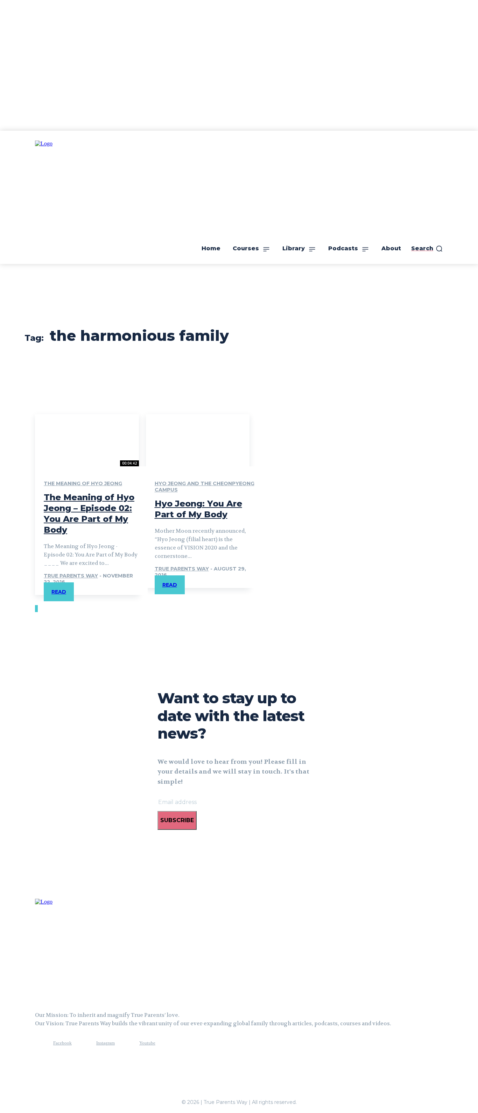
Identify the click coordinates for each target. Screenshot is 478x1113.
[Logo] (70, 948)
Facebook (62, 1043)
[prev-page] (35, 608)
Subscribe (177, 820)
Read (58, 592)
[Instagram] (83, 1043)
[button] (427, 248)
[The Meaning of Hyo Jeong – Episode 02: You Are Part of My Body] (87, 440)
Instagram (105, 1043)
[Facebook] (40, 1043)
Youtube (147, 1043)
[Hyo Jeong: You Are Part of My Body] (198, 440)
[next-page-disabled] (37, 608)
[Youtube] (126, 1043)
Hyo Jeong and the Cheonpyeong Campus (204, 486)
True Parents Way (71, 576)
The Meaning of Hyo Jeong (83, 483)
